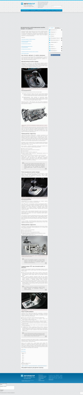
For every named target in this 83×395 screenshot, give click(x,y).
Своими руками (33, 10)
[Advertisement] (41, 20)
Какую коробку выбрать (25, 53)
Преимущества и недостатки (26, 43)
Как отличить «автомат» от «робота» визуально (28, 39)
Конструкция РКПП (24, 47)
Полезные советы (41, 380)
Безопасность (48, 10)
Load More (34, 370)
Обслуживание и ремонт (25, 10)
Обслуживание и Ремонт (56, 38)
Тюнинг (53, 10)
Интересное (53, 32)
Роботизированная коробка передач (26, 46)
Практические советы (40, 10)
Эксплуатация (54, 50)
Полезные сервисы (58, 10)
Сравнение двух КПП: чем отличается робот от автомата (29, 51)
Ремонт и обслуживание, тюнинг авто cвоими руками (29, 6)
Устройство (53, 48)
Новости (53, 34)
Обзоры (52, 36)
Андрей (24, 349)
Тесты (52, 44)
